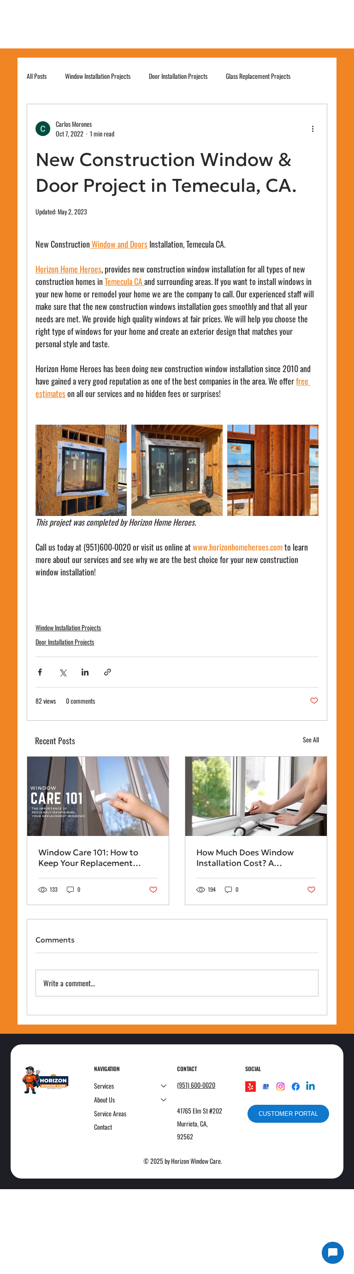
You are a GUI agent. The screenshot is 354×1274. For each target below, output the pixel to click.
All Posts (37, 76)
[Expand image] (81, 470)
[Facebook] (295, 1086)
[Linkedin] (310, 1086)
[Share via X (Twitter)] (62, 672)
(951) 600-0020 (196, 1085)
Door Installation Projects (178, 76)
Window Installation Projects (97, 76)
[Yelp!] (250, 1086)
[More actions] (313, 128)
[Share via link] (107, 672)
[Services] (164, 1086)
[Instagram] (280, 1086)
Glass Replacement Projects (258, 76)
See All (311, 739)
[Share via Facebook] (39, 672)
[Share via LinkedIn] (85, 672)
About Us (104, 1099)
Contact (103, 1127)
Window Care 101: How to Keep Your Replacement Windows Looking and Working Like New (88, 857)
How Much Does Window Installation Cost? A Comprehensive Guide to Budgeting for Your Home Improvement (246, 857)
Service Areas (110, 1113)
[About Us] (164, 1100)
